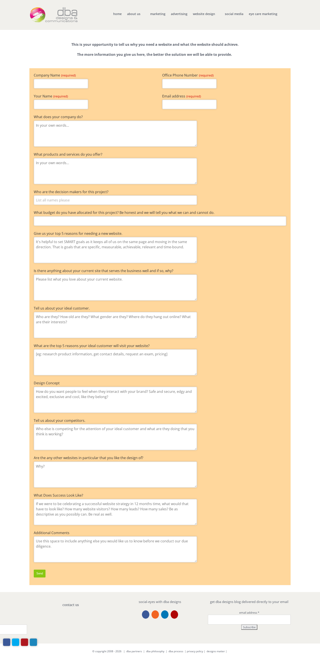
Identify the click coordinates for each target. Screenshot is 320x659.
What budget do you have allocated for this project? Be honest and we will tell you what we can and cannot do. (124, 212)
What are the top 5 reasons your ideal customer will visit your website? (92, 345)
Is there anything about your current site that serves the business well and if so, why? (103, 270)
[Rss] (155, 614)
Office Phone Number (188, 75)
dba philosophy (155, 651)
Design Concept (47, 383)
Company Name (55, 75)
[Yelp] (174, 614)
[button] (284, 13)
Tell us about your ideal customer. (62, 308)
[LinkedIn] (164, 614)
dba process (175, 651)
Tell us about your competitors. (59, 420)
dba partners (134, 651)
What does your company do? (58, 116)
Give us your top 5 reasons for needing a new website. (78, 233)
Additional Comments (51, 532)
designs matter (216, 651)
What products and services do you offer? (68, 154)
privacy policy (195, 651)
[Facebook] (145, 614)
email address (249, 613)
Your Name (51, 96)
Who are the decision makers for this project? (71, 191)
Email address (181, 96)
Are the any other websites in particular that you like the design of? (88, 457)
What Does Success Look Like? (58, 495)
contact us (70, 605)
